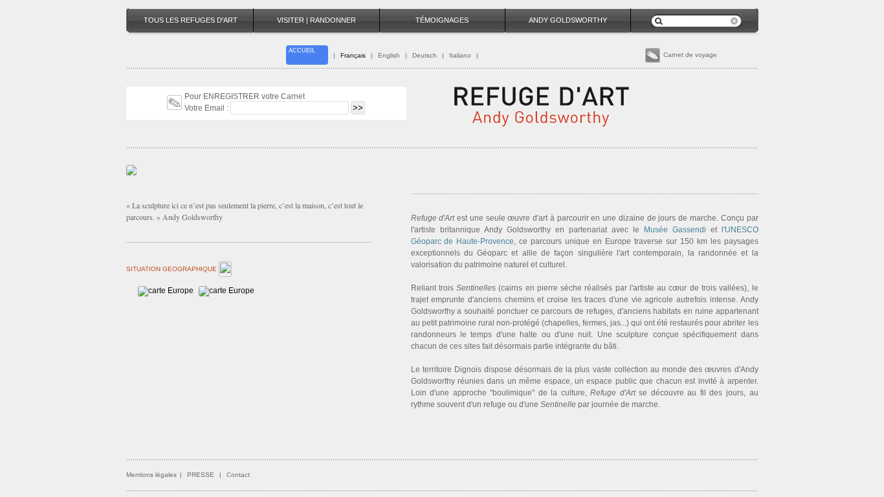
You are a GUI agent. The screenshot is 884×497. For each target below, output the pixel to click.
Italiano (460, 55)
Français (353, 55)
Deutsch (424, 55)
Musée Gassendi (675, 229)
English (389, 55)
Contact (238, 474)
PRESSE (200, 474)
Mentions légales (151, 474)
